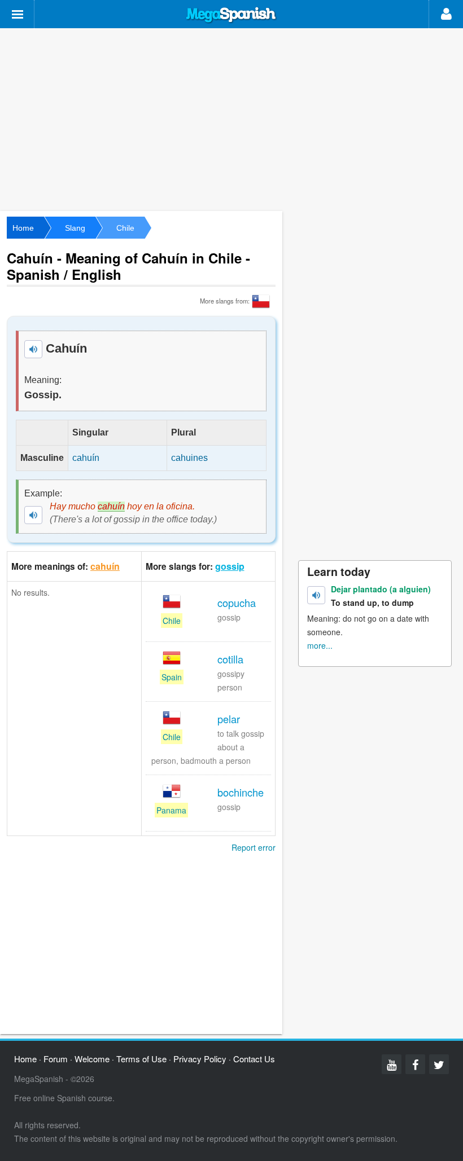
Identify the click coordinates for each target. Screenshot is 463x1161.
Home (23, 227)
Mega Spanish (231, 15)
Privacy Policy (199, 1059)
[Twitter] (439, 1064)
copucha (236, 602)
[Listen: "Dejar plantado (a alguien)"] (316, 595)
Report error (253, 847)
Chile (125, 227)
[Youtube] (391, 1064)
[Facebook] (415, 1064)
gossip (229, 566)
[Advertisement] (231, 118)
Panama (171, 810)
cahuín (105, 566)
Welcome (92, 1059)
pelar (228, 718)
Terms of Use (141, 1059)
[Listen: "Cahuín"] (33, 349)
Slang (75, 227)
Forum (55, 1059)
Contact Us (254, 1059)
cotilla (230, 659)
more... (320, 645)
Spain (171, 677)
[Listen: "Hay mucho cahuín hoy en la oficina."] (33, 515)
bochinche (240, 792)
